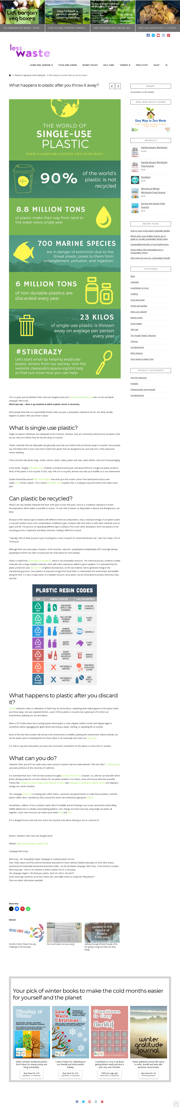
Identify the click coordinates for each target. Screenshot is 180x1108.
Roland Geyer (113, 764)
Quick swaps (136, 323)
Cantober (134, 282)
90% (16, 482)
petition (89, 797)
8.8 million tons (54, 482)
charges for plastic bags (31, 782)
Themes (134, 341)
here (61, 812)
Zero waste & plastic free (142, 359)
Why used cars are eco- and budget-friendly (150, 258)
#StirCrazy (27, 794)
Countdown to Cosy (139, 288)
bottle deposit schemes (54, 782)
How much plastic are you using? (61, 944)
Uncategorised (137, 347)
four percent (36, 567)
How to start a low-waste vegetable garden (150, 230)
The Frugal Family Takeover (143, 335)
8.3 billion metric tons (71, 775)
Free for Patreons (138, 377)
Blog (132, 276)
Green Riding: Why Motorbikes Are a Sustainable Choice (146, 251)
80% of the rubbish (41, 479)
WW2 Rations (136, 353)
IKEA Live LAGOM (138, 311)
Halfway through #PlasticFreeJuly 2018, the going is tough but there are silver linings (101, 947)
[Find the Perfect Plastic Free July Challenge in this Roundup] (26, 933)
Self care (134, 329)
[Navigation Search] (166, 65)
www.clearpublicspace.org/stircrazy (32, 843)
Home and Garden (138, 305)
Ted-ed (12, 708)
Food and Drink (137, 300)
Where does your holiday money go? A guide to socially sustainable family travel (149, 237)
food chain (92, 738)
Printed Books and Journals (142, 389)
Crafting (134, 294)
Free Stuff (120, 1097)
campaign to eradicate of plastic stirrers (87, 782)
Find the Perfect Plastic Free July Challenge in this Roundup (22, 945)
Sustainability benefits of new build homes (149, 244)
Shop (129, 1097)
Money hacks (136, 317)
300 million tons (36, 468)
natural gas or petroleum (39, 560)
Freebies (134, 383)
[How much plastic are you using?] (64, 933)
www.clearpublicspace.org (81, 397)
